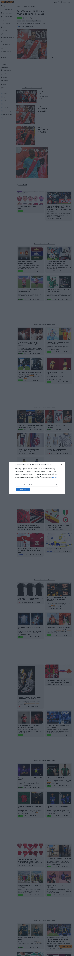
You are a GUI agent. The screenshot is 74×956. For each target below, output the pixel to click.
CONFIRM (23, 489)
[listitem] (37, 484)
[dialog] (37, 478)
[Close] (62, 465)
